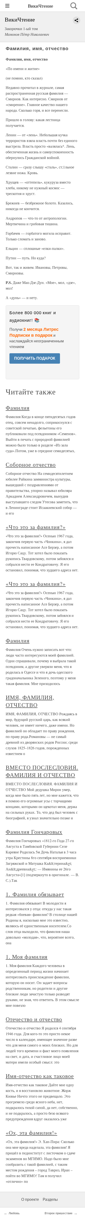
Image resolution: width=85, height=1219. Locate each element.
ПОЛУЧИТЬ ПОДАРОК (34, 358)
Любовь (14, 1213)
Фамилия (18, 407)
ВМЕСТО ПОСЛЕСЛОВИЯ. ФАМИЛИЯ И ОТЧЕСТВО (42, 771)
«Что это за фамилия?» (36, 527)
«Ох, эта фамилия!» (31, 1132)
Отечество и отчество (34, 1019)
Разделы (50, 1199)
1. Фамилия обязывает (35, 894)
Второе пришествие (58, 1213)
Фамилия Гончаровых (34, 831)
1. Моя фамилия (26, 956)
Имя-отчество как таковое (40, 1076)
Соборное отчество (31, 464)
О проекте (30, 1199)
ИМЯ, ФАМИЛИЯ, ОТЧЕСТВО (30, 701)
